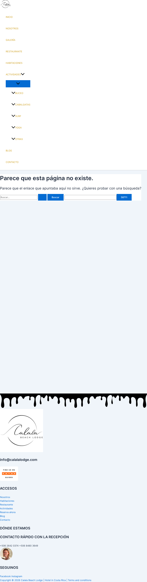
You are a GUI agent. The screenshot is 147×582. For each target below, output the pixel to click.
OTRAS (19, 139)
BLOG (9, 150)
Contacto (5, 519)
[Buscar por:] (23, 197)
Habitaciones (7, 500)
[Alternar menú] (18, 83)
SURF (18, 116)
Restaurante (6, 504)
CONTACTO (12, 162)
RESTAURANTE (14, 51)
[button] (23, 74)
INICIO (9, 17)
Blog (2, 516)
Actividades (6, 508)
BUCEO (19, 93)
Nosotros (5, 497)
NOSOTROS (12, 28)
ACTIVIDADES (13, 74)
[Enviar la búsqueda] (42, 197)
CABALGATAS (22, 104)
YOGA (18, 127)
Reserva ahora (8, 512)
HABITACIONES (14, 62)
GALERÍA (10, 40)
